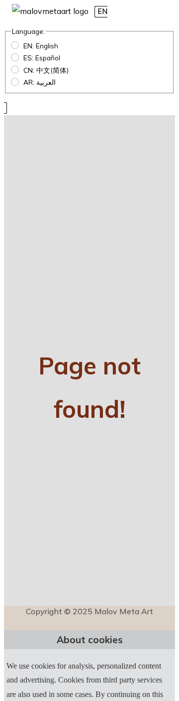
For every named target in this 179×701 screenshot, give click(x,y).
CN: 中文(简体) (46, 70)
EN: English (40, 45)
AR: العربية (39, 82)
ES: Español (41, 57)
